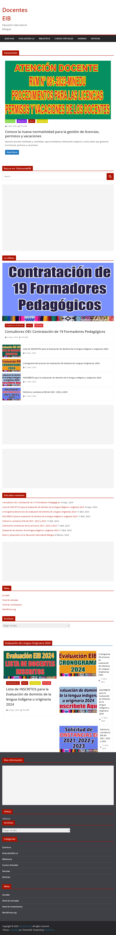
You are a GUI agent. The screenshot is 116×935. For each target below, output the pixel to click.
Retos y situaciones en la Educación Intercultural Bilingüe (28, 535)
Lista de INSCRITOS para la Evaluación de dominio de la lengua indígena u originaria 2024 (65, 349)
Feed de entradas (10, 600)
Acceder (6, 595)
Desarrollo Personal (14, 325)
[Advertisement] (58, 217)
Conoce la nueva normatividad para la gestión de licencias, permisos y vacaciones (52, 133)
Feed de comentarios (12, 604)
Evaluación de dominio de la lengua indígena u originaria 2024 (30, 530)
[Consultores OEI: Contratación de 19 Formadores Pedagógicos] (58, 292)
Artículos (10, 121)
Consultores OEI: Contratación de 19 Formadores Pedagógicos (55, 331)
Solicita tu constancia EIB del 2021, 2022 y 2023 (45, 392)
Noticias (95, 38)
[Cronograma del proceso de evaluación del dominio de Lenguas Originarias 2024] (11, 365)
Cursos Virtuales (64, 38)
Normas (82, 38)
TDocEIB (23, 126)
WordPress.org (9, 609)
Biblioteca (44, 38)
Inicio (31, 121)
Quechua (9, 38)
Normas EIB (42, 121)
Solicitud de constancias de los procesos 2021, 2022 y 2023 (29, 525)
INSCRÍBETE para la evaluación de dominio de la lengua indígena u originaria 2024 (62, 377)
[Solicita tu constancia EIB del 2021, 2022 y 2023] (11, 394)
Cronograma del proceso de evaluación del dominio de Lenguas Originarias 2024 (61, 363)
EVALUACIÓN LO (26, 38)
